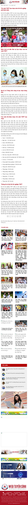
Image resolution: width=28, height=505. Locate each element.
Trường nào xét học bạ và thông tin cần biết (7, 329)
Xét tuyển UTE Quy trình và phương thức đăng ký (15, 373)
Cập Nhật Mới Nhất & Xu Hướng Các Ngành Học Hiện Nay (21, 357)
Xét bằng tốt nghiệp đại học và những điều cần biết (21, 301)
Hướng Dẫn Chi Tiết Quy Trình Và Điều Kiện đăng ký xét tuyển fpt (21, 239)
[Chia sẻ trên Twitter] (13, 216)
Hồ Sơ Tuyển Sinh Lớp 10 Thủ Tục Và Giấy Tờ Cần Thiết (7, 357)
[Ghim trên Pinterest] (18, 216)
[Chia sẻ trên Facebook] (10, 216)
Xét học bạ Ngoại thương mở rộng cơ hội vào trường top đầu (7, 239)
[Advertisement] (14, 491)
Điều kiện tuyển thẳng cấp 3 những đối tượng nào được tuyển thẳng (21, 286)
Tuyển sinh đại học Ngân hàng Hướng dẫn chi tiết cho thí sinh (7, 301)
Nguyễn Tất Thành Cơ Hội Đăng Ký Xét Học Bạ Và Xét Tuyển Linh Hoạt (7, 252)
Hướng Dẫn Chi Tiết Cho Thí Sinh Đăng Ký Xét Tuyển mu (21, 330)
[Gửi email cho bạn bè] (15, 216)
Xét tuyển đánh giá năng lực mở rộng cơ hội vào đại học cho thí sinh (21, 314)
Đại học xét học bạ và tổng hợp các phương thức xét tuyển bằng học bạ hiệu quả (7, 272)
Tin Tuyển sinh (12, 5)
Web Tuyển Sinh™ (4, 5)
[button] (2, 2)
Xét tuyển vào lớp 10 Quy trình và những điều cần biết (15, 369)
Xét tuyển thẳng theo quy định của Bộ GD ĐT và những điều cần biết (15, 387)
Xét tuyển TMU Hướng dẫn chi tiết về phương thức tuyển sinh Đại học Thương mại (15, 378)
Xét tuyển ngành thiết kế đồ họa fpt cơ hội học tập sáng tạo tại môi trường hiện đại (21, 343)
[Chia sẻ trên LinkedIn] (20, 216)
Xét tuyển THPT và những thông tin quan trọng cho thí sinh (15, 383)
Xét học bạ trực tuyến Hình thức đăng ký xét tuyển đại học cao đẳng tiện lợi (7, 287)
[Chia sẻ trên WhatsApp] (8, 216)
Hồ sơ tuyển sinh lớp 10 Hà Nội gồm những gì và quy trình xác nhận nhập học (7, 343)
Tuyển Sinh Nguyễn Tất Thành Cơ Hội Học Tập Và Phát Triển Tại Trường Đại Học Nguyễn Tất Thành (7, 315)
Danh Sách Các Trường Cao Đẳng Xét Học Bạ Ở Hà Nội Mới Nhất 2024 (21, 272)
